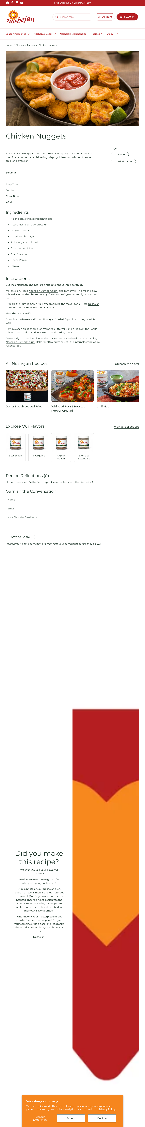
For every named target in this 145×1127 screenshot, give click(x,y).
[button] (127, 16)
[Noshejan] (20, 17)
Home (9, 45)
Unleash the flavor (127, 364)
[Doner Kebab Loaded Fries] (27, 386)
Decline (101, 1118)
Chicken (120, 154)
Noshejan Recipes (25, 45)
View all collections (126, 426)
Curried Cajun (123, 161)
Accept (71, 1118)
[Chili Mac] (118, 386)
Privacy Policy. (107, 1109)
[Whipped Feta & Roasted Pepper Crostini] (72, 386)
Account (107, 16)
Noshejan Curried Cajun (33, 224)
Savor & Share (20, 537)
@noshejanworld (39, 896)
